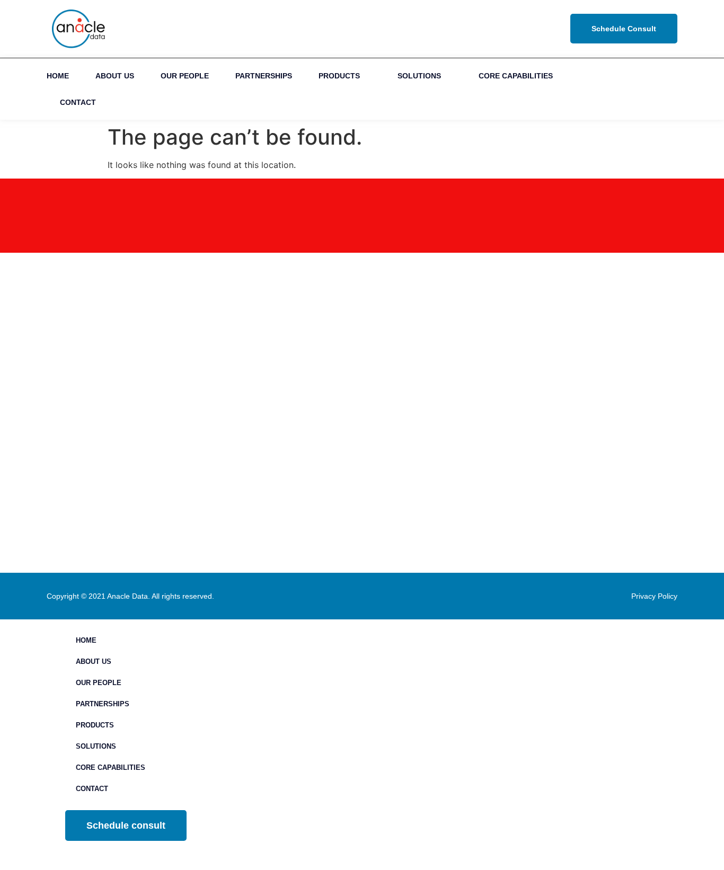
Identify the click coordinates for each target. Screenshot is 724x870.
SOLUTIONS (419, 76)
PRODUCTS (339, 76)
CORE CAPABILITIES (516, 76)
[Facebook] (635, 88)
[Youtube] (659, 88)
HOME (58, 76)
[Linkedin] (612, 88)
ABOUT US (114, 76)
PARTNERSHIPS (263, 76)
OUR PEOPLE (185, 76)
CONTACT (78, 102)
